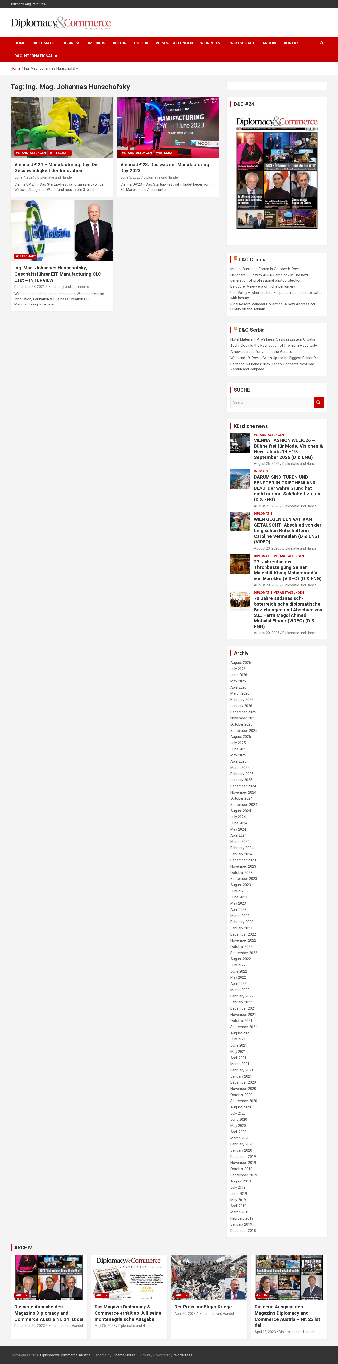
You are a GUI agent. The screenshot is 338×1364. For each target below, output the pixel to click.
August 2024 (240, 811)
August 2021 (240, 1033)
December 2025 (243, 712)
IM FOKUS (96, 43)
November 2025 (243, 718)
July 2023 (238, 891)
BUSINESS (71, 43)
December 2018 (243, 1230)
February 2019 (241, 1218)
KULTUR (120, 43)
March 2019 (239, 1212)
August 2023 (240, 885)
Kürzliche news (251, 426)
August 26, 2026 (266, 464)
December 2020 (243, 1082)
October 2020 (241, 1095)
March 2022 (239, 990)
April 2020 (238, 1132)
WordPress (183, 1355)
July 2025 (238, 743)
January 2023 (241, 928)
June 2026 (238, 675)
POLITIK (141, 43)
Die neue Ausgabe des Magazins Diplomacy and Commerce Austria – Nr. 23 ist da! (287, 1316)
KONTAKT (292, 43)
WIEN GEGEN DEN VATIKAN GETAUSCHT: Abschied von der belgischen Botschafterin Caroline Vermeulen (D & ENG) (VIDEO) (287, 530)
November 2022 (243, 940)
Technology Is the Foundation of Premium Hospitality (273, 345)
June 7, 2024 (24, 177)
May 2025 (238, 755)
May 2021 (238, 1051)
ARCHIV (269, 43)
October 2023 (241, 872)
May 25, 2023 (105, 1326)
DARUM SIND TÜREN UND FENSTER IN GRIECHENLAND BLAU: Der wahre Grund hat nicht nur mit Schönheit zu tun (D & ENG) (287, 488)
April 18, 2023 (265, 1332)
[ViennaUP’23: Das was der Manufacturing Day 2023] (167, 127)
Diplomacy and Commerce (68, 287)
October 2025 (241, 724)
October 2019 (241, 1169)
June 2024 (238, 823)
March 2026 (239, 693)
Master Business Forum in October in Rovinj (265, 269)
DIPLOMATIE (44, 43)
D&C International (33, 56)
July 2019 (238, 1187)
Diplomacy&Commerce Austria (65, 1355)
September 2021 (243, 1027)
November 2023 (243, 866)
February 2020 (241, 1144)
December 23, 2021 (29, 287)
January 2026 (241, 706)
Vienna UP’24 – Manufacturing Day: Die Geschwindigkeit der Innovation (56, 168)
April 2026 (238, 687)
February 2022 (241, 996)
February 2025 (241, 774)
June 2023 (238, 897)
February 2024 (241, 848)
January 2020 (241, 1150)
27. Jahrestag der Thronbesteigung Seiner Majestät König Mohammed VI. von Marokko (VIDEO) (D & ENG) (288, 570)
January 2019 (241, 1224)
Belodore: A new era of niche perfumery (262, 286)
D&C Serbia (252, 330)
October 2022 (241, 946)
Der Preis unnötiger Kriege (203, 1307)
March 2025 (239, 767)
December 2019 (243, 1156)
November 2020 (243, 1088)
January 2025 (241, 780)
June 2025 (238, 749)
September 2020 (243, 1101)
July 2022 (238, 965)
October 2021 (241, 1020)
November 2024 (243, 792)
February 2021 (241, 1070)
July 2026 (238, 669)
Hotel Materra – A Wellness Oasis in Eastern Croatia (272, 339)
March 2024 (239, 841)
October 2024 (241, 798)
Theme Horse (124, 1355)
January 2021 (241, 1076)
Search (319, 402)
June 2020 (238, 1119)
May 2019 (238, 1200)
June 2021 (238, 1045)
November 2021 (243, 1014)
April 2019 (238, 1206)
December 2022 (243, 934)
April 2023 (238, 909)
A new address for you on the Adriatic (261, 351)
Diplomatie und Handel (54, 177)
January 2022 (241, 1002)
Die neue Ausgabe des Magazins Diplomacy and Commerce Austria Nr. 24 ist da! (48, 1313)
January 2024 (241, 854)
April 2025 (238, 761)
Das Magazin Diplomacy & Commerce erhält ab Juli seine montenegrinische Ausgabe (128, 1313)
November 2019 (243, 1162)
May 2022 (238, 977)
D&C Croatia (253, 260)
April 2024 (238, 835)
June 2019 (238, 1193)
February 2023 (241, 922)
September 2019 (243, 1175)
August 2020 (240, 1107)
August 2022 (240, 959)
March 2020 (239, 1138)
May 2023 (238, 903)
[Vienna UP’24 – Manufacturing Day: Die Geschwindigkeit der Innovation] (62, 127)
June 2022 (238, 971)
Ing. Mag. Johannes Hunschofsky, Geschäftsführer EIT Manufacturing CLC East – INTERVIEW (57, 274)
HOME (19, 43)
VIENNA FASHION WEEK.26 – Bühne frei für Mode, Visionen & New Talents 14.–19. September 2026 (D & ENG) (288, 448)
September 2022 (243, 953)
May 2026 (238, 681)
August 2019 (240, 1181)
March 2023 (239, 916)
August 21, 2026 (266, 506)
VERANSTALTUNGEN (174, 43)
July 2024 (238, 817)
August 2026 (240, 662)
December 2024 (243, 786)
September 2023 (243, 878)
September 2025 (243, 730)
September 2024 (243, 804)
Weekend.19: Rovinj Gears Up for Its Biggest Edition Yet (275, 358)
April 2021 (238, 1058)
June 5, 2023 (131, 177)
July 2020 (238, 1113)
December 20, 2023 (29, 1326)
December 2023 (243, 860)
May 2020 (238, 1125)
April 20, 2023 (185, 1314)
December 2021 (243, 1008)
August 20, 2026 (266, 548)
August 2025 (240, 736)
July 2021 (238, 1039)
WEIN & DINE (211, 43)
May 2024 (238, 829)
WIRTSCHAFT (242, 43)
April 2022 (238, 983)
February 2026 (241, 699)
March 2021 (239, 1064)
